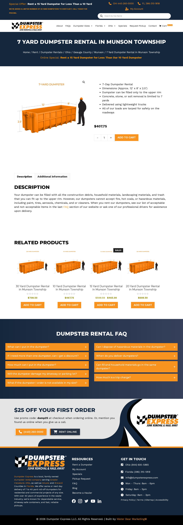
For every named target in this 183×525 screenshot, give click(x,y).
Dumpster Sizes (81, 26)
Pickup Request (81, 478)
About (59, 26)
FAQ (65, 206)
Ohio (110, 26)
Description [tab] (24, 176)
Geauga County (82, 52)
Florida (99, 26)
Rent (35, 52)
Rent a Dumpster (82, 464)
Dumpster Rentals (51, 52)
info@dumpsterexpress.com (142, 477)
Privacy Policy (128, 500)
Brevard (59, 483)
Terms (140, 500)
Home (26, 52)
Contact (153, 26)
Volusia (46, 483)
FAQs (68, 26)
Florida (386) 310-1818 (137, 471)
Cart (167, 25)
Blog (74, 488)
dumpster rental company (27, 479)
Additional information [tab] (52, 176)
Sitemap (149, 500)
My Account (79, 469)
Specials (122, 26)
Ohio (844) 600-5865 (137, 464)
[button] (83, 82)
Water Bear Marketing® (132, 519)
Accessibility (162, 500)
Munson (99, 52)
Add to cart (126, 137)
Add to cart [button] (32, 305)
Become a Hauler (82, 492)
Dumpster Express (23, 476)
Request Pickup (138, 26)
